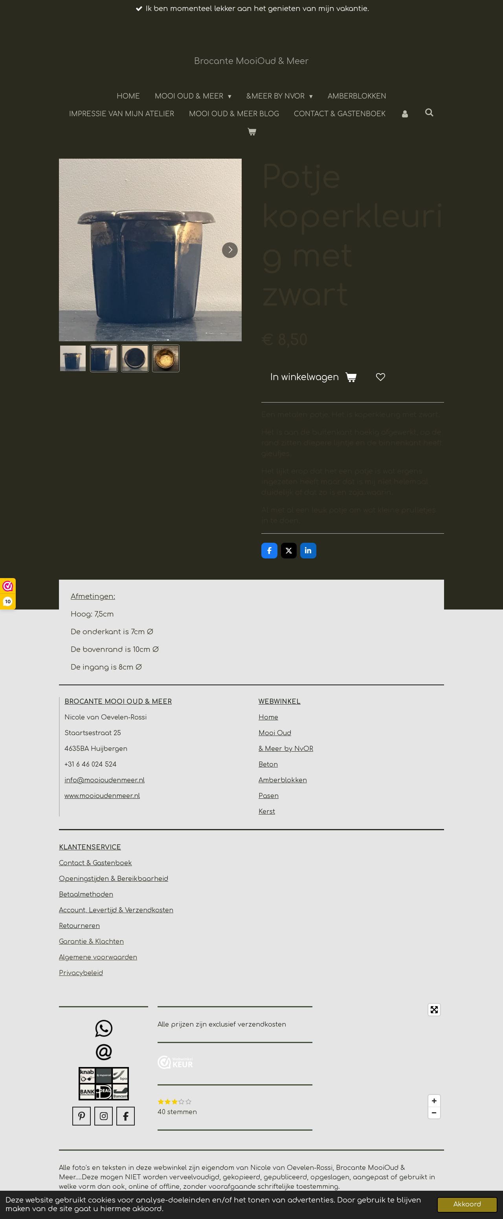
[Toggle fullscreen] (434, 1010)
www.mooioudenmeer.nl (102, 796)
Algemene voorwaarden (98, 957)
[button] (73, 358)
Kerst (267, 811)
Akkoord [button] (467, 1204)
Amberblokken (283, 780)
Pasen (269, 796)
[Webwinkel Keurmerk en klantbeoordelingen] (175, 1064)
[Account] (405, 114)
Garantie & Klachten (91, 941)
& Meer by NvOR (286, 748)
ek (128, 863)
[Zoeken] (429, 113)
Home (268, 717)
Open (68, 878)
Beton (268, 764)
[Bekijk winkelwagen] (251, 132)
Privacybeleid (81, 973)
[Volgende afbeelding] (230, 250)
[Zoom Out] (434, 1112)
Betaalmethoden (86, 894)
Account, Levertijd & (92, 910)
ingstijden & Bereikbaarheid (123, 878)
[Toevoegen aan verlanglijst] (380, 377)
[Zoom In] (434, 1101)
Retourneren (79, 926)
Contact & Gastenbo (91, 863)
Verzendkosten (149, 910)
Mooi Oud (275, 733)
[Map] (383, 1061)
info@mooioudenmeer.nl (104, 780)
